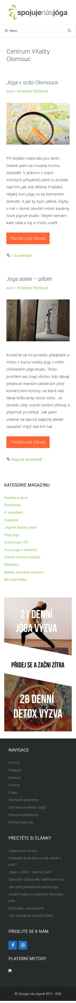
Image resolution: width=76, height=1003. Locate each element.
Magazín (15, 770)
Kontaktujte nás (20, 822)
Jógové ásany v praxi (20, 527)
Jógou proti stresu (22, 851)
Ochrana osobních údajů (27, 807)
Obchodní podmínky (23, 800)
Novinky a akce (16, 498)
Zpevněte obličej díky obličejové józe (36, 879)
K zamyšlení (13, 512)
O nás (12, 792)
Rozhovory (12, 505)
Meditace (11, 565)
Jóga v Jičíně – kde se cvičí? (30, 872)
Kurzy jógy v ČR (16, 542)
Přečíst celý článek (28, 238)
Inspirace (11, 520)
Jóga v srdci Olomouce (32, 83)
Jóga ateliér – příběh (29, 279)
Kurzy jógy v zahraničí (20, 550)
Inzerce (14, 785)
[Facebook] (12, 945)
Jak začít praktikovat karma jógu (33, 887)
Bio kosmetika (15, 579)
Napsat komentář (26, 459)
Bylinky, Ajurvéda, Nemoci (23, 572)
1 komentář (21, 255)
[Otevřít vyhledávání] (69, 30)
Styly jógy (11, 535)
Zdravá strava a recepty (22, 557)
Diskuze (14, 778)
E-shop (13, 762)
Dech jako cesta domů (26, 908)
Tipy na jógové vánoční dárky (30, 915)
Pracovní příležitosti (23, 815)
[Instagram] (23, 945)
